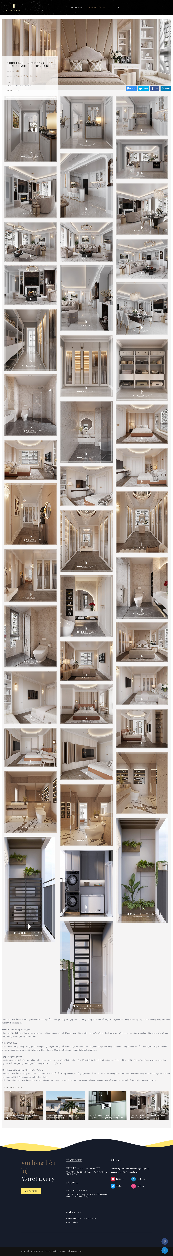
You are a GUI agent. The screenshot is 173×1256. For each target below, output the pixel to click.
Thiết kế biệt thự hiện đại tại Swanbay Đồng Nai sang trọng (62, 1116)
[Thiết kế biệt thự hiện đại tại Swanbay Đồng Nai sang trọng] (65, 1105)
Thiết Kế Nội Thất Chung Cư (26, 76)
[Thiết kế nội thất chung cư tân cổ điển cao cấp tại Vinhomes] (24, 1105)
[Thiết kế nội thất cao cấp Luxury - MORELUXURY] (14, 7)
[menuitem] (76, 7)
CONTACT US (31, 1191)
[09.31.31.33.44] (164, 1250)
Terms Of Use (76, 1251)
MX (17, 71)
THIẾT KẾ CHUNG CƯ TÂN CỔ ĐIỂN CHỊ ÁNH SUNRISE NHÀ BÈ (147, 1116)
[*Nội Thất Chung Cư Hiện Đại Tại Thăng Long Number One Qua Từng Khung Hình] (107, 1105)
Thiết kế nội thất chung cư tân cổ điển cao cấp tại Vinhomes (22, 1116)
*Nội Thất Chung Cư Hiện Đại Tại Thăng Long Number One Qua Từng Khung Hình (106, 1116)
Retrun (50, 62)
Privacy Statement (61, 1251)
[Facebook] (164, 1241)
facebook (141, 1179)
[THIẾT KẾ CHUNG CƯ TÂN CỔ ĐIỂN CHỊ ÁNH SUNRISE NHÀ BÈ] (30, 129)
